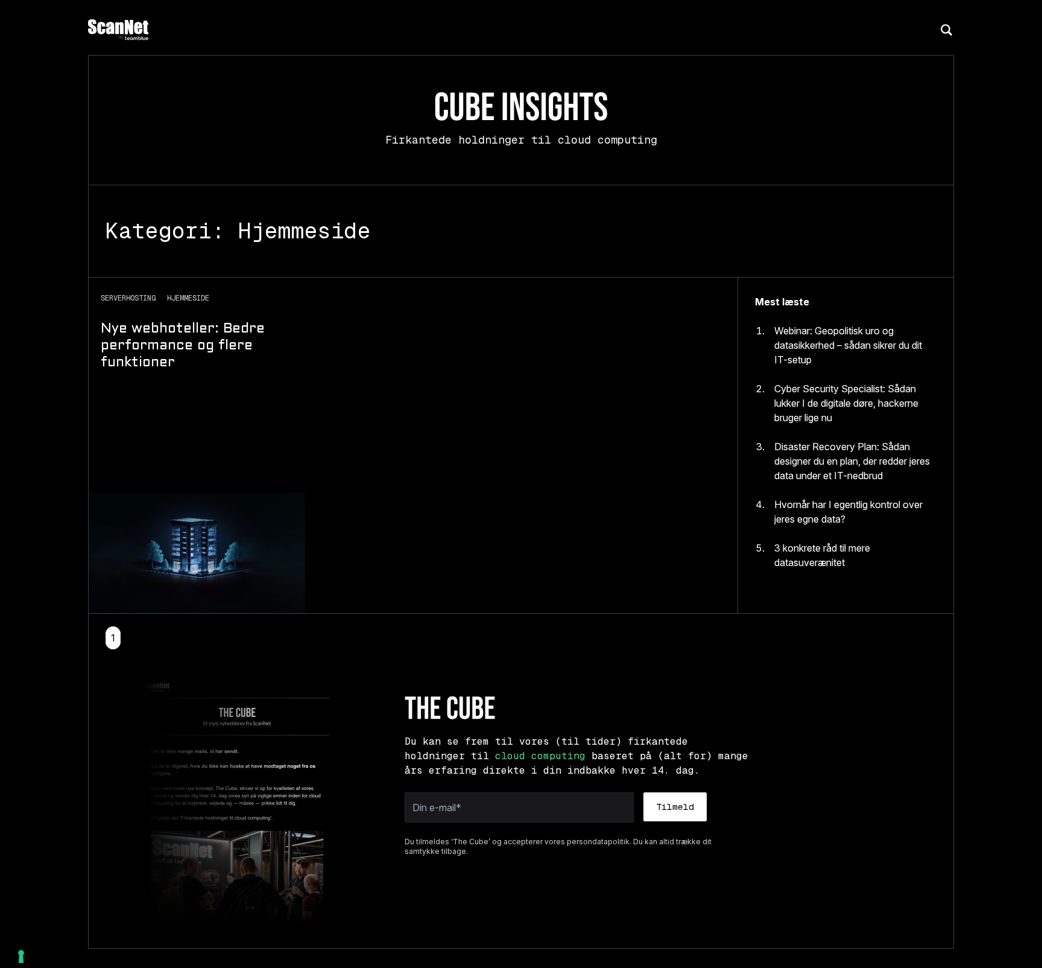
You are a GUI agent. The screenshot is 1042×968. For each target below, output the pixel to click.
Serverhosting (130, 298)
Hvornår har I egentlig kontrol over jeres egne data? (848, 511)
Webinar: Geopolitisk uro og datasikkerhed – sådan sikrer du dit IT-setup (848, 345)
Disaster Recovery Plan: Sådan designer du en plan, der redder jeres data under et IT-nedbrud (852, 461)
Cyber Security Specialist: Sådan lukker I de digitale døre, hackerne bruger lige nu (846, 403)
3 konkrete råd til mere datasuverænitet (822, 555)
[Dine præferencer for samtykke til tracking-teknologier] (21, 956)
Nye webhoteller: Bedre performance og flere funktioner (183, 346)
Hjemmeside (188, 298)
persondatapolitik (598, 841)
